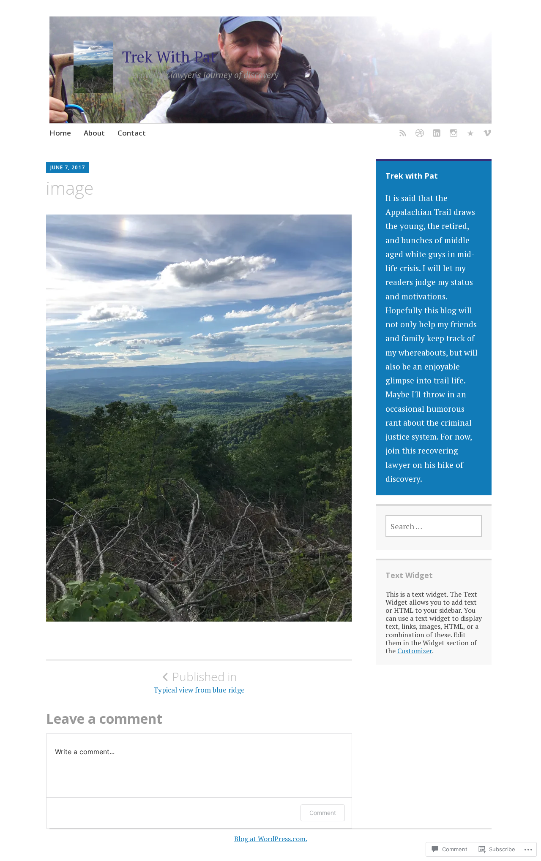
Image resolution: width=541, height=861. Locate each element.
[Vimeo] (487, 134)
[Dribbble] (419, 134)
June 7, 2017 (67, 167)
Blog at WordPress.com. (270, 838)
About (94, 133)
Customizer (414, 650)
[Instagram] (453, 134)
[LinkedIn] (436, 134)
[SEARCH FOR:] (433, 526)
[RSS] (403, 134)
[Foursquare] (470, 134)
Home (60, 133)
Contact (131, 133)
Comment (322, 812)
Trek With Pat (169, 57)
